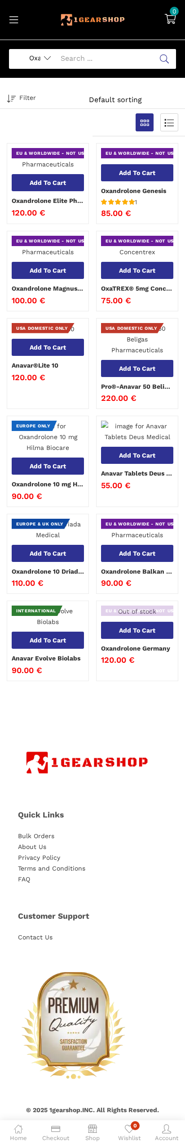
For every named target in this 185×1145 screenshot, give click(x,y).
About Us (32, 846)
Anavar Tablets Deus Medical (137, 473)
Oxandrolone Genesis (133, 190)
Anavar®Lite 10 (35, 365)
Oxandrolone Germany (135, 648)
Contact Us (35, 937)
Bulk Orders (36, 836)
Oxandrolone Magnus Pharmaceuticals (48, 288)
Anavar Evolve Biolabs (46, 658)
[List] (169, 122)
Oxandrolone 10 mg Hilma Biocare (48, 484)
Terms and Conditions (51, 868)
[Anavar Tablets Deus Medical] (137, 431)
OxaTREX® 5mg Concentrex (137, 288)
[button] (170, 20)
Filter (27, 97)
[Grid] (145, 122)
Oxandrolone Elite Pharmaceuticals (48, 200)
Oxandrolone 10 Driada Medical (48, 571)
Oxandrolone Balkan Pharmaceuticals (137, 571)
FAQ (24, 879)
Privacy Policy (39, 857)
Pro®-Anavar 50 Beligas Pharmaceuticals (137, 386)
